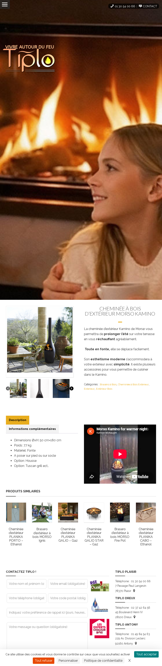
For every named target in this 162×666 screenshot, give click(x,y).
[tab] (17, 420)
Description (17, 420)
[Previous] (8, 388)
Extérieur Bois (104, 388)
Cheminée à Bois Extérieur (133, 384)
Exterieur (89, 388)
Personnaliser (68, 660)
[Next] (71, 388)
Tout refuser (43, 660)
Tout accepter (146, 654)
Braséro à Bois (108, 384)
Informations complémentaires (32, 429)
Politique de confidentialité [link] (103, 660)
